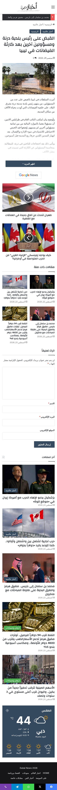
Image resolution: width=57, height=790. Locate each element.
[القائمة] (53, 8)
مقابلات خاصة (17, 778)
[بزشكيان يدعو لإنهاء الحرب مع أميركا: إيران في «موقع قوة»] (42, 282)
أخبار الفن (29, 778)
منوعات (25, 773)
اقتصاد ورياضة (14, 773)
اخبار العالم (36, 773)
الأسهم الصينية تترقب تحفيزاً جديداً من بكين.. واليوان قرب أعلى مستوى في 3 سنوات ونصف (30, 691)
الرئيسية (49, 24)
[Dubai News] (28, 7)
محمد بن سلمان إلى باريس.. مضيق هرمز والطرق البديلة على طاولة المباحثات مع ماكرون (42, 328)
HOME (46, 773)
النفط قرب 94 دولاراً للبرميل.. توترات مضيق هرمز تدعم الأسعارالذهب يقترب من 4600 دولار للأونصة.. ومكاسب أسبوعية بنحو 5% (15, 331)
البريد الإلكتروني (47, 416)
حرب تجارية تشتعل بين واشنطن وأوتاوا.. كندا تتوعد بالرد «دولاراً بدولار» (15, 295)
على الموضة (41, 778)
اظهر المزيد (29, 163)
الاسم (51, 403)
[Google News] (28, 175)
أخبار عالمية (38, 24)
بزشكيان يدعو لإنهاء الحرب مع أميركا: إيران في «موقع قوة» (42, 295)
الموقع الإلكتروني (47, 430)
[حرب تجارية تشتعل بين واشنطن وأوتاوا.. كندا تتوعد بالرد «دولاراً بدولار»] (14, 282)
